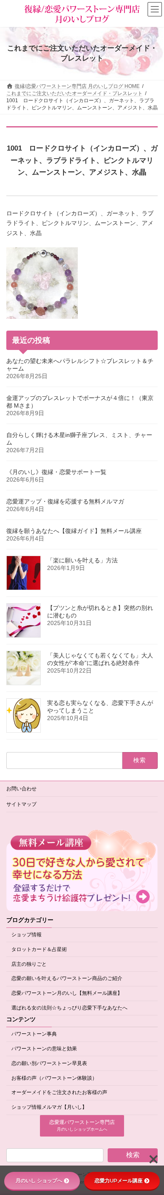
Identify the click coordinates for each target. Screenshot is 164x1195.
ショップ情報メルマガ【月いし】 (49, 1107)
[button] (82, 1126)
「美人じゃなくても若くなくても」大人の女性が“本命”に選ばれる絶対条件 (100, 659)
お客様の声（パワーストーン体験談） (54, 1078)
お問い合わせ (21, 789)
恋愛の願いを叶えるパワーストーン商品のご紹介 (66, 979)
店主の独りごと (29, 964)
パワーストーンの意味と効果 (44, 1049)
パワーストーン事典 (34, 1034)
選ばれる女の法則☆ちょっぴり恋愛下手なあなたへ (69, 1008)
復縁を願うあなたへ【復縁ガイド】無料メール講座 (74, 530)
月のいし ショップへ (39, 1180)
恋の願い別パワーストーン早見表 (49, 1063)
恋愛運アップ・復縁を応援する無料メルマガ (65, 501)
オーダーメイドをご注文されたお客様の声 (59, 1093)
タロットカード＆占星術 (39, 949)
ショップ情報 (26, 935)
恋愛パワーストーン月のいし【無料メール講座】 (66, 993)
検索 (133, 1155)
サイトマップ (21, 804)
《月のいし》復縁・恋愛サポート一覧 (56, 472)
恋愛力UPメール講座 (119, 1180)
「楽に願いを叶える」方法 (82, 560)
